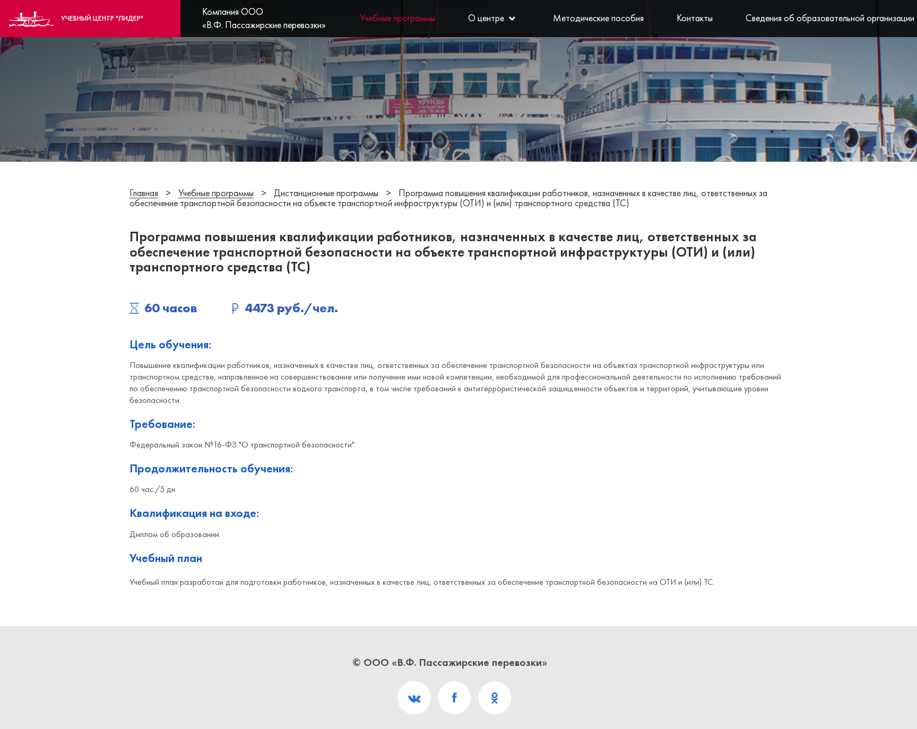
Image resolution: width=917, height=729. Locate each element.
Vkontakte (414, 698)
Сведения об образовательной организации (825, 18)
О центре (486, 18)
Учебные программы (397, 18)
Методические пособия (598, 18)
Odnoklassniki (495, 698)
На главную (102, 18)
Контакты (695, 18)
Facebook (454, 698)
